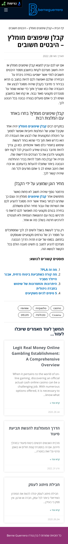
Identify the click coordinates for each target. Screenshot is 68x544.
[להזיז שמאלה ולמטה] (3, 5)
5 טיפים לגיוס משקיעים (41, 293)
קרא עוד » (55, 402)
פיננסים (25, 315)
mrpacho (41, 308)
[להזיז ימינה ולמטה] (5, 5)
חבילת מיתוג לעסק (44, 484)
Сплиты (56, 315)
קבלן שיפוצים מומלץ (32, 126)
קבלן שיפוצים (37, 196)
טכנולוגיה (40, 315)
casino (57, 308)
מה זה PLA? (48, 269)
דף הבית (59, 28)
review (25, 308)
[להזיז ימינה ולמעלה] (5, 3)
